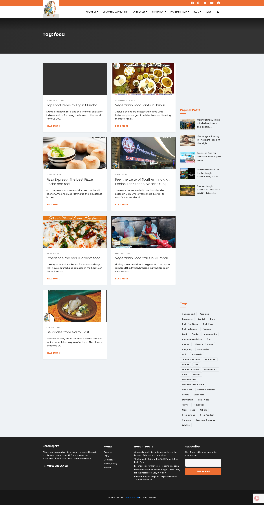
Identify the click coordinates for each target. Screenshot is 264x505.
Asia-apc (204, 314)
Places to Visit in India (193, 384)
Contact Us (109, 459)
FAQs (106, 455)
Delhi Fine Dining (190, 324)
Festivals (206, 329)
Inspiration (158, 11)
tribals (203, 410)
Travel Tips (198, 405)
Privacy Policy (110, 463)
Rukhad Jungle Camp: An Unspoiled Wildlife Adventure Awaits (155, 478)
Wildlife (186, 425)
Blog (196, 11)
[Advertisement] (203, 82)
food (184, 334)
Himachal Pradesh (204, 344)
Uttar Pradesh (207, 415)
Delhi (212, 319)
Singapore (199, 394)
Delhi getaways (189, 329)
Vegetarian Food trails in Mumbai (142, 258)
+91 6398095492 (57, 466)
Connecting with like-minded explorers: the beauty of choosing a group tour (155, 454)
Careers (108, 452)
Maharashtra (210, 369)
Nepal (185, 374)
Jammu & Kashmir (191, 359)
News (208, 11)
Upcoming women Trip (115, 11)
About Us (91, 11)
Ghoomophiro (132, 497)
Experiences (139, 11)
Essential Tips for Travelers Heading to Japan (156, 465)
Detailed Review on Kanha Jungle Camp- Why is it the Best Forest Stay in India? (157, 471)
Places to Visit (189, 379)
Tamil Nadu (203, 399)
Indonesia (197, 354)
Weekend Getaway (205, 420)
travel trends (188, 410)
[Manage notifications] (256, 498)
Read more (53, 126)
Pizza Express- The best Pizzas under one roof (70, 181)
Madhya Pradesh (190, 369)
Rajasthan (187, 389)
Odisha (196, 374)
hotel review (203, 349)
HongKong (187, 349)
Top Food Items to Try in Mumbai (72, 105)
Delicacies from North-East (67, 332)
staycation (187, 399)
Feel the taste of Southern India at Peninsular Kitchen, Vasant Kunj (142, 181)
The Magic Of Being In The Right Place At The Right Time (156, 461)
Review (185, 394)
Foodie (195, 334)
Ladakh (185, 364)
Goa (209, 339)
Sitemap (108, 467)
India (184, 354)
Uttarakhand (188, 415)
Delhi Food (208, 324)
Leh (196, 364)
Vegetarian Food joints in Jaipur (140, 105)
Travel (185, 405)
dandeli (201, 319)
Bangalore (187, 319)
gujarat (186, 344)
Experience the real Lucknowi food (73, 258)
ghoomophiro (210, 334)
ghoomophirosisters (192, 339)
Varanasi (186, 420)
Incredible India (178, 11)
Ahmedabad (188, 314)
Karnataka (210, 359)
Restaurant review (206, 389)
